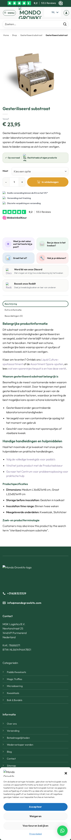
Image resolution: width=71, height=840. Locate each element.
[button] (66, 773)
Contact (11, 758)
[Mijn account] (66, 13)
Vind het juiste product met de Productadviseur (34, 465)
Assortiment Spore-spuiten (46, 364)
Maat (5, 171)
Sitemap (11, 765)
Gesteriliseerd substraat (31, 35)
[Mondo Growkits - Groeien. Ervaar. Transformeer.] (30, 13)
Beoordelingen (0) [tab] (14, 315)
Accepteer (35, 806)
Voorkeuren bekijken (35, 825)
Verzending (13, 730)
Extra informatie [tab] (13, 309)
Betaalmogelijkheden (18, 737)
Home (6, 35)
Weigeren (35, 816)
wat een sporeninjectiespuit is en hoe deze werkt (37, 368)
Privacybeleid (35, 833)
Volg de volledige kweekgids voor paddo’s (30, 459)
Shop (14, 35)
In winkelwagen (50, 182)
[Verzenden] (65, 24)
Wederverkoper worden (20, 744)
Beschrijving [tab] (11, 303)
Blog (9, 751)
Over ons (12, 723)
